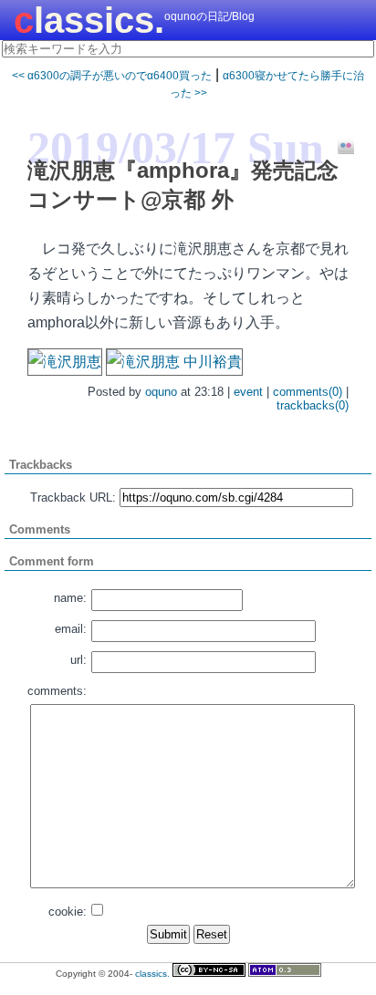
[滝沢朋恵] (64, 361)
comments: (57, 691)
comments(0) (307, 392)
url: (78, 660)
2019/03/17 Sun (175, 147)
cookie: (67, 911)
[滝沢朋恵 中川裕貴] (174, 361)
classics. (89, 20)
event (248, 392)
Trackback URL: (73, 497)
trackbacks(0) (313, 405)
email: (71, 629)
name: (70, 598)
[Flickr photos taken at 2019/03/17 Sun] (339, 146)
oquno (161, 392)
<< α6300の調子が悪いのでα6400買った (112, 75)
